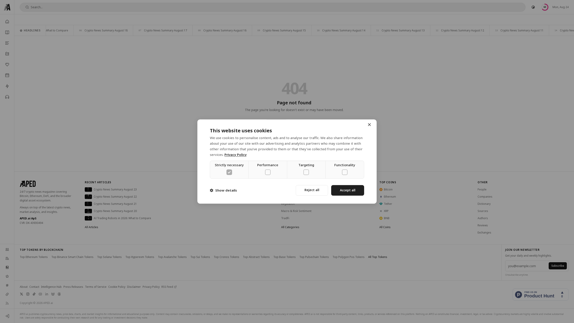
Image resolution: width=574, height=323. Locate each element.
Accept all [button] (347, 190)
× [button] (369, 125)
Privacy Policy (235, 154)
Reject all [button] (311, 190)
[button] (223, 190)
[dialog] (287, 161)
